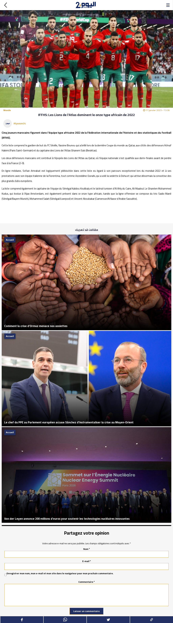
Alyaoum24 (20, 123)
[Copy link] (151, 619)
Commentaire (86, 582)
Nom (86, 549)
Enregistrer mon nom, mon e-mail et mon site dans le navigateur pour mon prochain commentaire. (60, 574)
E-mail (86, 561)
